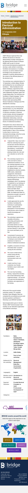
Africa (8, 440)
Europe (22, 445)
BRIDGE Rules (23, 477)
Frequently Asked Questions (19, 479)
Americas (19, 440)
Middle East (14, 450)
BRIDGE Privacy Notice (5, 478)
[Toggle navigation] (25, 5)
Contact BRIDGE (22, 475)
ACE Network (23, 482)
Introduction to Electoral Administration (17, 16)
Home (2, 16)
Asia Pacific (8, 445)
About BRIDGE (23, 474)
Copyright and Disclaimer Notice (6, 474)
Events (7, 16)
